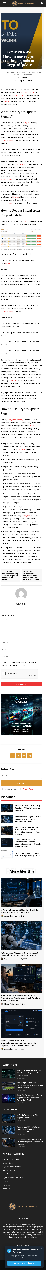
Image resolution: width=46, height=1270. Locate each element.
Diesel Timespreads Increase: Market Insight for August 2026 (28, 854)
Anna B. (25, 78)
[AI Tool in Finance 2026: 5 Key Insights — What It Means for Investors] (7, 808)
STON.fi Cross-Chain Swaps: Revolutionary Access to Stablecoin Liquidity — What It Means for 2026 (28, 843)
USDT (7, 263)
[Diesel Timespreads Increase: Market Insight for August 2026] (7, 854)
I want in (20, 783)
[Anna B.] (21, 594)
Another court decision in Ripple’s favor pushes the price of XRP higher (31, 576)
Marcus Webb (9, 1004)
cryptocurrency (19, 95)
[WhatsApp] (29, 755)
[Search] (42, 3)
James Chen (8, 916)
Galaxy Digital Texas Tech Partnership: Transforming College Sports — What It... (30, 1085)
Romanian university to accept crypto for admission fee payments (10, 576)
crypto (7, 101)
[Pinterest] (24, 755)
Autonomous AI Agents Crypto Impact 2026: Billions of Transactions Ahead (28, 819)
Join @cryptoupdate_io (24, 1263)
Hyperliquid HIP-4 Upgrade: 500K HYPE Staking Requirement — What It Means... (29, 1072)
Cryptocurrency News (19, 52)
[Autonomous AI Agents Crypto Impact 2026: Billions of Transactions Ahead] (7, 819)
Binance (15, 197)
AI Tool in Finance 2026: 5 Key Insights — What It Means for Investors (27, 808)
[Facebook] (12, 755)
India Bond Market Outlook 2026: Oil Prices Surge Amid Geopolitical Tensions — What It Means (27, 831)
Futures (22, 449)
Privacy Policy (28, 789)
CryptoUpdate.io (28, 92)
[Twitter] (18, 755)
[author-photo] (2, 916)
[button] (4, 3)
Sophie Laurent (9, 959)
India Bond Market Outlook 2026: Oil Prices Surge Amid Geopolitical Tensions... (30, 1141)
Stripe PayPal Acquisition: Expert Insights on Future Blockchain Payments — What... (29, 1097)
